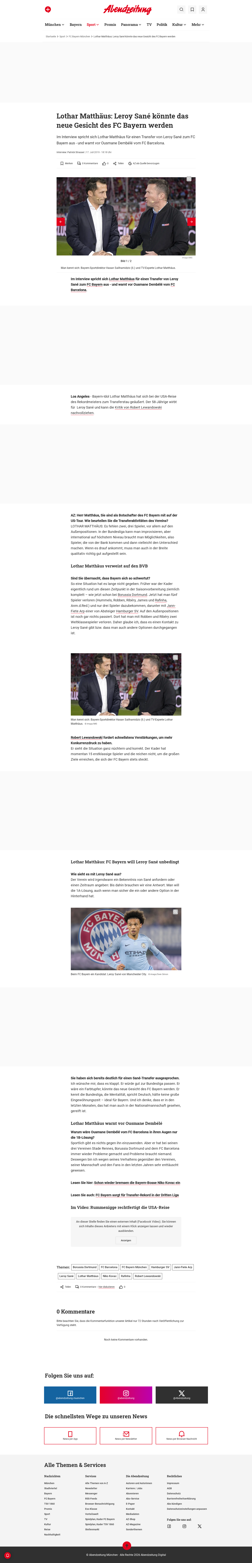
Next (191, 222)
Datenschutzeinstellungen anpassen (187, 1509)
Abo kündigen (174, 1503)
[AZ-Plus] (48, 9)
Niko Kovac (110, 1276)
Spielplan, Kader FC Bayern (100, 1519)
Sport (91, 24)
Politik (162, 24)
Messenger (91, 1493)
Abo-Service (132, 1498)
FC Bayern (95, 284)
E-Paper (130, 1503)
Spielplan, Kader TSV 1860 (99, 1524)
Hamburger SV (127, 611)
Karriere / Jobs (134, 1488)
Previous (61, 222)
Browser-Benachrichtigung (99, 1503)
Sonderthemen (134, 1529)
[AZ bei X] (199, 1526)
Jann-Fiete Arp (183, 1267)
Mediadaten (132, 1514)
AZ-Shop (130, 1519)
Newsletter (91, 1488)
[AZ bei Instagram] (184, 1526)
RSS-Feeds (91, 1498)
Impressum (173, 1483)
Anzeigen (126, 1240)
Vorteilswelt (91, 1514)
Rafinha (160, 600)
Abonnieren (132, 1493)
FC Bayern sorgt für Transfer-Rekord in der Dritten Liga (137, 1195)
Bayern (76, 24)
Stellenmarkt (92, 1529)
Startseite (51, 36)
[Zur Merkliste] (192, 9)
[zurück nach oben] (126, 1547)
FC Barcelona (109, 1267)
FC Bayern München (79, 36)
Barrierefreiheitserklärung (181, 1498)
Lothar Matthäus (122, 279)
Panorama (129, 24)
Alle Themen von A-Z (96, 1483)
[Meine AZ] (203, 9)
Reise (47, 1529)
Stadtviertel (50, 1488)
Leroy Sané (66, 1276)
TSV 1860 (49, 1503)
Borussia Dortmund (132, 595)
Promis (110, 24)
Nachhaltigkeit (52, 1534)
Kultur (177, 24)
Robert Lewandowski (87, 737)
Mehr (196, 24)
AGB (169, 1488)
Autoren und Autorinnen (139, 1483)
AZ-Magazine (133, 1524)
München (53, 24)
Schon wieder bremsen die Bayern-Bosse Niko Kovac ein (137, 1183)
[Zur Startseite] (127, 14)
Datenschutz (174, 1493)
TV (149, 24)
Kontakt (130, 1509)
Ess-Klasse (91, 1509)
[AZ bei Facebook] (169, 1526)
